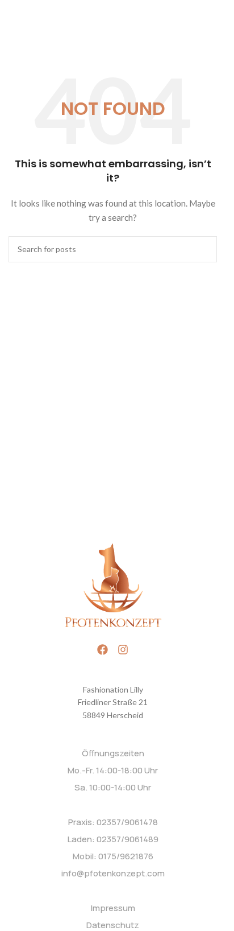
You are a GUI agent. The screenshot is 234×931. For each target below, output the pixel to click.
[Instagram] (123, 649)
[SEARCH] (204, 249)
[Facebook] (102, 649)
